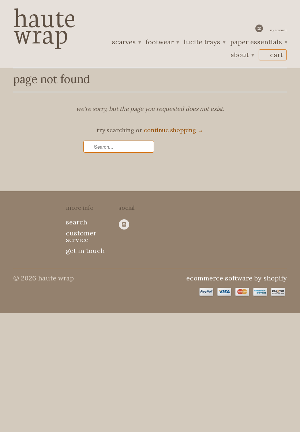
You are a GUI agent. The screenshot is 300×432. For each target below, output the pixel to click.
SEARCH (76, 222)
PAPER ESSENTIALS (258, 42)
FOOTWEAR (162, 42)
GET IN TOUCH (85, 250)
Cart (276, 55)
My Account (278, 30)
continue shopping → (173, 130)
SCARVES (126, 42)
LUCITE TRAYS (204, 42)
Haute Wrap (44, 22)
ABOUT (242, 55)
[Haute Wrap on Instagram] (260, 30)
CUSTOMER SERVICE (81, 236)
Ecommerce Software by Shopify (236, 278)
